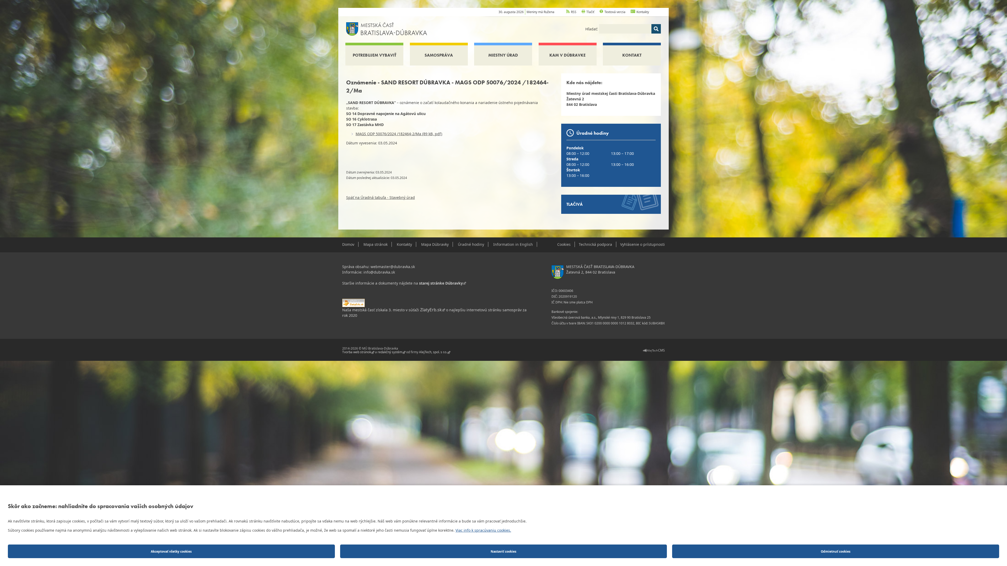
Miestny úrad (503, 55)
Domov (348, 244)
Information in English (513, 244)
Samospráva (439, 55)
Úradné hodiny (471, 244)
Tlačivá (574, 204)
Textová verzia (614, 12)
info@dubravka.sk (379, 272)
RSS (573, 12)
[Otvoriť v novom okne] (654, 350)
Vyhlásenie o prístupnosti (642, 244)
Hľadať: (592, 28)
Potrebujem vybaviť (374, 55)
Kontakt (631, 55)
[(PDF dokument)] (353, 302)
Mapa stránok (375, 244)
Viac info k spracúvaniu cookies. (483, 530)
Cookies (564, 244)
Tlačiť (590, 12)
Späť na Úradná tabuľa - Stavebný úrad (380, 197)
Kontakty (642, 12)
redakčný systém (390, 352)
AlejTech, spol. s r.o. (433, 352)
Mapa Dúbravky (435, 244)
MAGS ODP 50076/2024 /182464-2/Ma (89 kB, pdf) (399, 133)
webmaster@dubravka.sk (393, 266)
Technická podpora (595, 244)
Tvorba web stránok (356, 352)
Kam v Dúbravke (567, 55)
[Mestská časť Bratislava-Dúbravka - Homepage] (386, 28)
